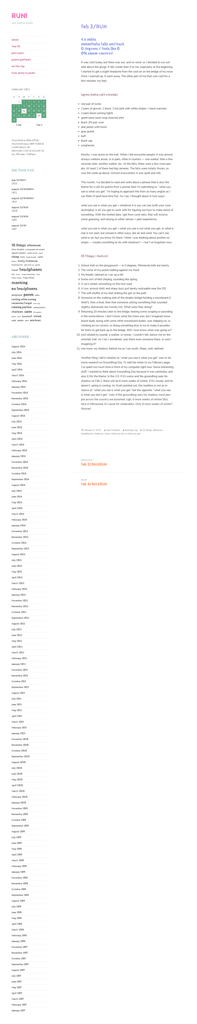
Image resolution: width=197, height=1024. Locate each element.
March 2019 (18, 860)
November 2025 (20, 398)
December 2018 (20, 877)
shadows (17, 312)
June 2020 (17, 774)
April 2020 (17, 785)
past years (18, 53)
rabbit (37, 295)
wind (27, 321)
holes (18, 274)
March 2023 (18, 583)
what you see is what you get (126, 433)
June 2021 (17, 704)
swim (28, 312)
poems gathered (21, 59)
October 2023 (19, 543)
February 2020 (19, 797)
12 (39, 106)
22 (19, 115)
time (14, 316)
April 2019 (17, 854)
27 (44, 115)
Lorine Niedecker (28, 274)
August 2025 (18, 416)
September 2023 (20, 548)
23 (24, 115)
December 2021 (20, 670)
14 (14, 111)
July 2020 (17, 768)
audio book (32, 253)
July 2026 (16, 352)
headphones (30, 269)
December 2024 (20, 462)
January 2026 (19, 387)
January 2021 (18, 733)
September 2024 (20, 479)
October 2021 (19, 681)
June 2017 (16, 981)
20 (43, 111)
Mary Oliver (28, 278)
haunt (15, 270)
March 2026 (18, 375)
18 (34, 111)
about (15, 39)
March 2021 (18, 722)
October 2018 (19, 889)
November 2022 (20, 606)
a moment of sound (35, 249)
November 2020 (20, 745)
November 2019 (20, 814)
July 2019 (16, 837)
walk (14, 320)
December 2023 (20, 531)
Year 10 (16, 46)
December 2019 (20, 808)
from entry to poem (23, 72)
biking (15, 257)
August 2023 (18, 554)
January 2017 (18, 1010)
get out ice (29, 265)
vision (37, 316)
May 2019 (17, 849)
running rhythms (39, 307)
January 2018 (18, 941)
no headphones (24, 289)
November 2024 (20, 468)
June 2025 (17, 427)
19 (39, 111)
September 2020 (20, 756)
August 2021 (18, 693)
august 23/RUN (20, 207)
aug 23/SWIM (19, 180)
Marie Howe (16, 278)
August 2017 (18, 970)
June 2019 (17, 843)
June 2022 (17, 635)
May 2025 (17, 433)
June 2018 (17, 912)
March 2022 (18, 652)
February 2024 (19, 519)
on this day (18, 66)
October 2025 (19, 404)
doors (14, 261)
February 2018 (19, 935)
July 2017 (16, 976)
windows (35, 320)
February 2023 (19, 589)
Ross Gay (36, 303)
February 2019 (19, 866)
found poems (17, 265)
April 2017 (17, 993)
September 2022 (20, 618)
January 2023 (19, 595)
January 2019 (18, 872)
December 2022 (20, 600)
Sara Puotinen (113, 430)
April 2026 (17, 369)
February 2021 (19, 727)
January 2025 (19, 456)
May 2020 (17, 779)
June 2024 (17, 496)
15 (19, 111)
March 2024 (18, 514)
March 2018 (18, 929)
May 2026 (17, 364)
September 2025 (20, 410)
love (38, 274)
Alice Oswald (18, 249)
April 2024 (17, 508)
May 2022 (17, 641)
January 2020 (19, 802)
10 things (19, 245)
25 (34, 115)
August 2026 (18, 346)
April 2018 (17, 924)
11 (34, 106)
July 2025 (17, 421)
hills (13, 274)
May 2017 (16, 987)
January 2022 (19, 664)
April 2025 (17, 439)
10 (29, 106)
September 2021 (20, 687)
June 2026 (17, 358)
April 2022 (17, 647)
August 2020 (19, 762)
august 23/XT (19, 225)
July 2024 (17, 491)
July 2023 (17, 560)
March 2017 (18, 999)
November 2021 (20, 675)
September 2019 (20, 826)
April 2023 (17, 577)
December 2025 (20, 392)
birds (22, 257)
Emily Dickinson (28, 261)
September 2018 (20, 895)
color (40, 257)
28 (14, 120)
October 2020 (19, 750)
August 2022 (18, 623)
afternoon (34, 245)
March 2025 (18, 444)
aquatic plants (19, 253)
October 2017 (19, 958)
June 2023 (17, 566)
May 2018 (17, 918)
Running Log (131, 430)
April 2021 (17, 716)
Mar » (39, 125)
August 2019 (18, 831)
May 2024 (17, 502)
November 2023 (20, 537)
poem (28, 294)
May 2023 (17, 571)
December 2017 (19, 947)
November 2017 (20, 953)
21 (14, 115)
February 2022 (19, 658)
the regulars (37, 312)
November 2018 (20, 883)
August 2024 (18, 485)
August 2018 (18, 901)
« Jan (18, 125)
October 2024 (19, 473)
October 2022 (19, 612)
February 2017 (19, 1005)
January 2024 (19, 525)
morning (20, 282)
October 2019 (19, 820)
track (19, 317)
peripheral (17, 295)
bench (41, 253)
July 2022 (17, 629)
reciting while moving (24, 299)
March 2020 (18, 791)
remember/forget (22, 303)
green (37, 265)
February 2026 (19, 381)
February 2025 (19, 450)
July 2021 (16, 698)
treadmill (27, 316)
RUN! (19, 16)
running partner (22, 307)
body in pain (31, 257)
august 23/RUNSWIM (23, 189)
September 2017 (20, 964)
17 (29, 111)
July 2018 (16, 906)
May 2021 (17, 710)
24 (29, 115)
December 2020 (20, 739)
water (20, 320)
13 (44, 106)
